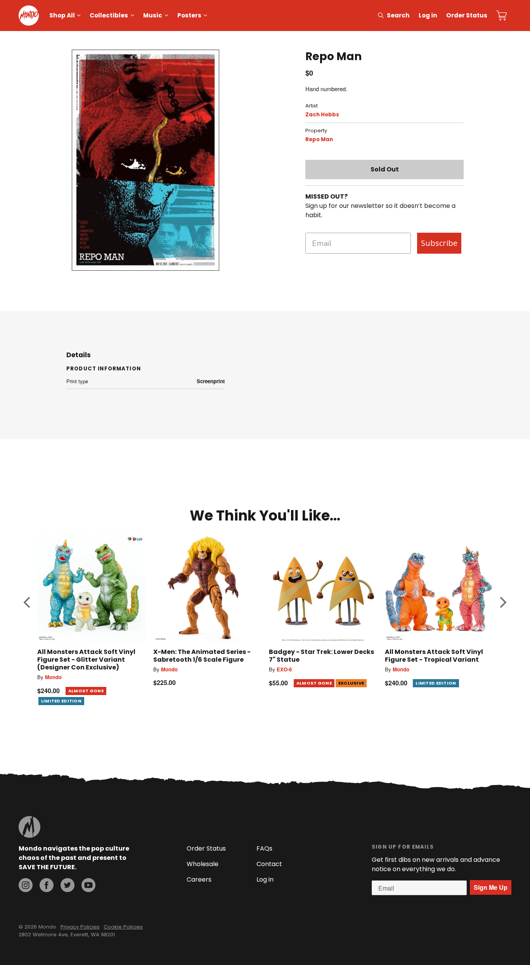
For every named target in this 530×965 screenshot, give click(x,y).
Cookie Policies (123, 926)
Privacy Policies (80, 926)
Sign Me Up (490, 887)
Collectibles (109, 15)
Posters (189, 15)
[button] (27, 602)
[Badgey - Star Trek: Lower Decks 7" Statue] (323, 588)
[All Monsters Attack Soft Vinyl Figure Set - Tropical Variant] (439, 588)
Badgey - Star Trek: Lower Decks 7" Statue (321, 655)
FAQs (264, 848)
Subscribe (439, 243)
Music (152, 15)
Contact (269, 864)
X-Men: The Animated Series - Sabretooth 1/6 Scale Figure (202, 655)
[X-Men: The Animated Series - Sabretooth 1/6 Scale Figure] (207, 588)
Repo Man (319, 139)
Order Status (466, 15)
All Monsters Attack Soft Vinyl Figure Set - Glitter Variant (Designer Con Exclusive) (86, 659)
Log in (428, 15)
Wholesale (202, 864)
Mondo (53, 677)
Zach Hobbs (322, 114)
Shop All (62, 15)
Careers (199, 879)
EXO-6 (284, 669)
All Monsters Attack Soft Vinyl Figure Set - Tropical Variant (434, 655)
